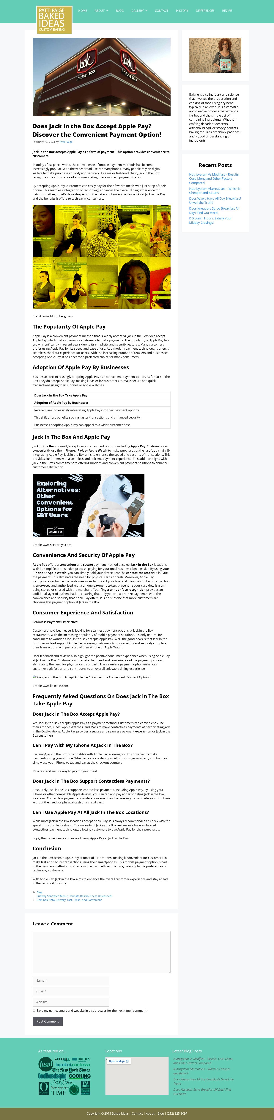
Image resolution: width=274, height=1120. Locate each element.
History (182, 11)
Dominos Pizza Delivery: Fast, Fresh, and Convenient (69, 900)
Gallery (137, 11)
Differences (205, 11)
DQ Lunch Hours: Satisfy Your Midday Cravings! (210, 220)
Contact (161, 11)
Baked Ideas (120, 1113)
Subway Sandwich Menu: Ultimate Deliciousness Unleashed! (74, 896)
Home (82, 11)
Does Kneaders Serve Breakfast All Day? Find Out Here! (214, 210)
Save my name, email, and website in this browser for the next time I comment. (92, 1011)
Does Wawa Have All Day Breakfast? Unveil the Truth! (215, 200)
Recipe (227, 11)
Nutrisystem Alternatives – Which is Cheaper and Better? (214, 190)
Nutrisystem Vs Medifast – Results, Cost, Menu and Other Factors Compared (214, 178)
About (100, 11)
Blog (120, 11)
